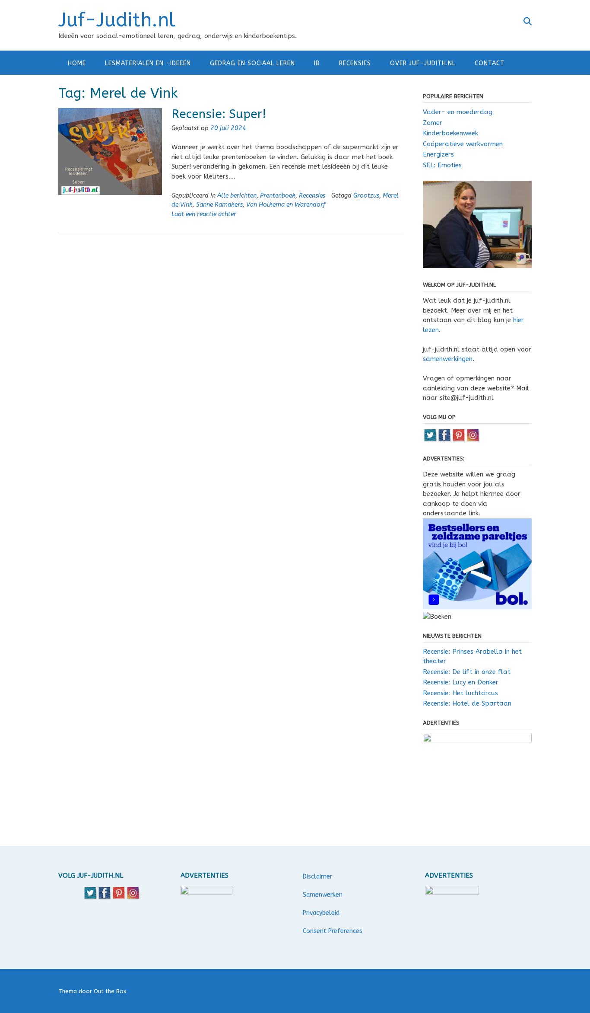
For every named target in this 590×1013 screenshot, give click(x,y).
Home (77, 63)
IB (317, 63)
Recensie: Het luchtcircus (460, 693)
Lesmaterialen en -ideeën (148, 63)
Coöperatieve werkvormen (463, 144)
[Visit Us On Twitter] (430, 440)
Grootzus (366, 195)
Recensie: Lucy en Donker (460, 682)
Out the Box (110, 991)
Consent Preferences (332, 931)
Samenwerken (323, 894)
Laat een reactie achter (203, 214)
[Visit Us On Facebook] (444, 440)
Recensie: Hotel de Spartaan (467, 703)
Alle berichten (237, 195)
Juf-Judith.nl (116, 20)
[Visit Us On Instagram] (473, 440)
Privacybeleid (321, 913)
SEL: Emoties (442, 165)
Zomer (432, 123)
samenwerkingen (448, 359)
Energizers (438, 154)
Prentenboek (277, 195)
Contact (489, 63)
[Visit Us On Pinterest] (458, 440)
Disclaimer (317, 876)
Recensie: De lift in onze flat (467, 672)
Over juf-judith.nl (423, 63)
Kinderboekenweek (450, 133)
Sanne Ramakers (219, 204)
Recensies (355, 63)
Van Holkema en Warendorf (285, 204)
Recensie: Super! (218, 114)
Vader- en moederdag (457, 112)
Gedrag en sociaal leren (252, 63)
